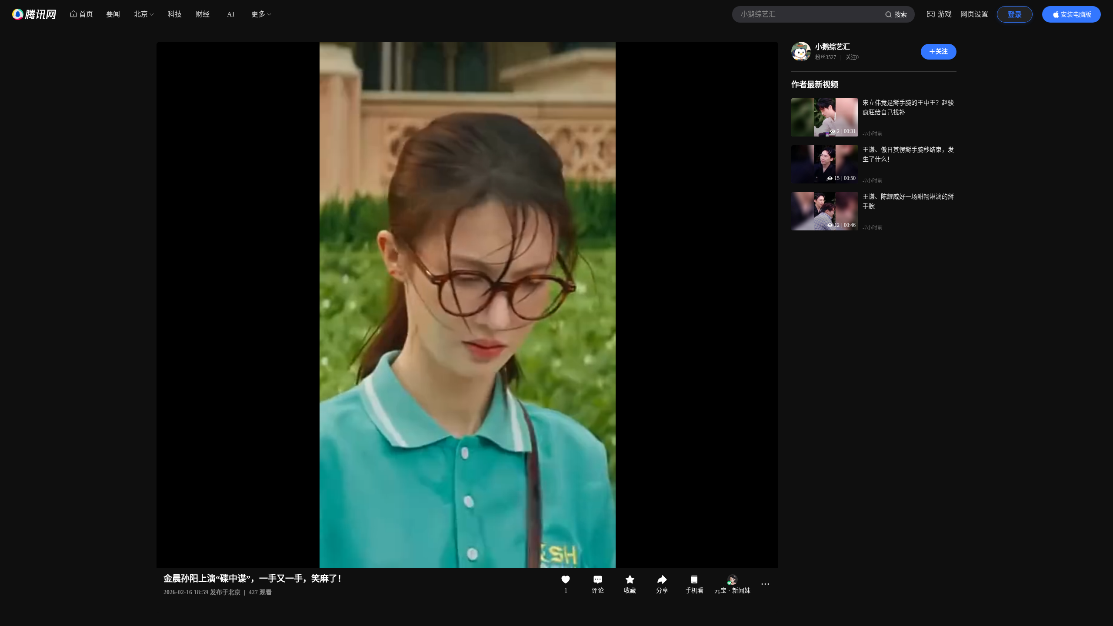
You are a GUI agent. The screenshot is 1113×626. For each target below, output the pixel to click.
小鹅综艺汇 (832, 46)
